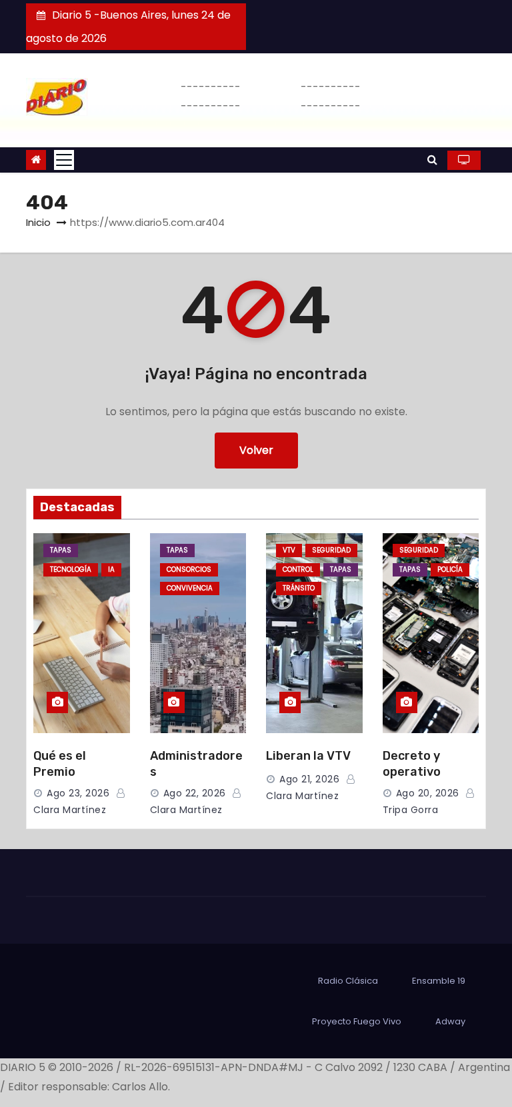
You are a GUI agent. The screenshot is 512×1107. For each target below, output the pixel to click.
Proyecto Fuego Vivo (356, 1021)
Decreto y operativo (412, 763)
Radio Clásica (348, 980)
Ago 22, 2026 (194, 793)
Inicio (38, 222)
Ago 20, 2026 (427, 793)
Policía (450, 569)
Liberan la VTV (308, 755)
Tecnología (70, 569)
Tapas (60, 550)
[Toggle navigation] (64, 160)
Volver (256, 450)
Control (298, 569)
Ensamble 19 (438, 980)
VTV (289, 550)
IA (111, 569)
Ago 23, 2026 (78, 793)
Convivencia (190, 588)
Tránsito (299, 588)
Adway (450, 1021)
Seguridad (331, 550)
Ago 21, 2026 (309, 779)
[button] (432, 159)
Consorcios (189, 569)
